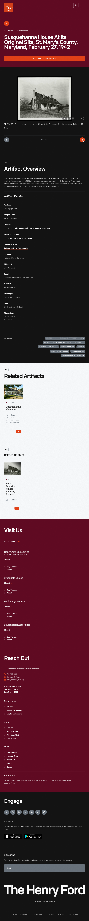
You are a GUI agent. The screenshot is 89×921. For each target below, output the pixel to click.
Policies (24, 914)
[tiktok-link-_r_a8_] (37, 812)
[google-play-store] (33, 836)
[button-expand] (17, 465)
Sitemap (61, 914)
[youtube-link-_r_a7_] (31, 812)
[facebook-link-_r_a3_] (6, 812)
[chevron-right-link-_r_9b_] (18, 431)
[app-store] (13, 836)
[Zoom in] (64, 118)
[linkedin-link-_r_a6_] (25, 812)
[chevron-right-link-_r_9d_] (16, 508)
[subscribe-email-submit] (81, 868)
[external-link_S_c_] (44, 679)
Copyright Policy (37, 914)
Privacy (51, 914)
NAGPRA (14, 914)
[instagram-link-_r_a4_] (12, 812)
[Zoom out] (70, 118)
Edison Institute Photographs (16, 248)
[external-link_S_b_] (44, 677)
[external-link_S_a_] (44, 674)
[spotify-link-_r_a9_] (44, 812)
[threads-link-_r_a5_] (19, 812)
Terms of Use (73, 914)
